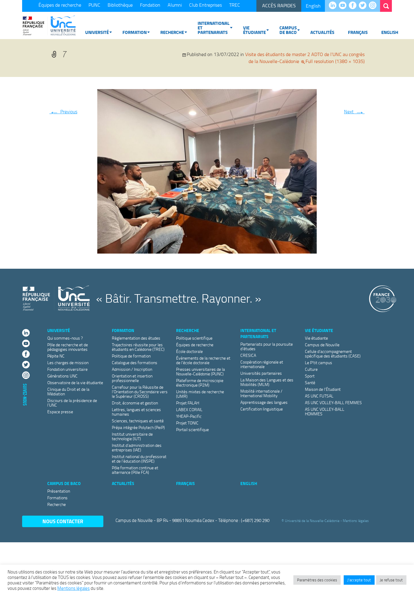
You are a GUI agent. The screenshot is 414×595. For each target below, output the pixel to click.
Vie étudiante (254, 29)
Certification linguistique (261, 409)
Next (354, 111)
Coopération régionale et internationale (261, 364)
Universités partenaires (261, 373)
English (313, 5)
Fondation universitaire (67, 369)
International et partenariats (213, 27)
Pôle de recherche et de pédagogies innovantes (67, 347)
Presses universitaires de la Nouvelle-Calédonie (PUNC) (200, 371)
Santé (310, 382)
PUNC (94, 5)
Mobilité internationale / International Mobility (261, 393)
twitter (364, 5)
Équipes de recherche (59, 5)
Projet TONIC (187, 423)
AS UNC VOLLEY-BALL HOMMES (324, 411)
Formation (134, 32)
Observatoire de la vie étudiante (75, 382)
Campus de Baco (288, 29)
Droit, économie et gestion (135, 403)
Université (97, 32)
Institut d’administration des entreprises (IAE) (137, 447)
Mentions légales (356, 520)
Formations (57, 497)
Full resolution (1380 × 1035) (335, 61)
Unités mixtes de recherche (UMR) (200, 394)
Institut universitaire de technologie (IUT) (132, 436)
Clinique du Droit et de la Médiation (68, 391)
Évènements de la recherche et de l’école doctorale (203, 360)
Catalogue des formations (134, 362)
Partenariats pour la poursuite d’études (266, 346)
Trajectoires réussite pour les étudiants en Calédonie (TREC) (138, 347)
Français (358, 32)
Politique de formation (131, 356)
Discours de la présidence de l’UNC (72, 402)
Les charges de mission (67, 362)
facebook (354, 5)
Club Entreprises (205, 5)
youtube (344, 5)
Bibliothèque (120, 5)
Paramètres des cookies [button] (317, 580)
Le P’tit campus (318, 362)
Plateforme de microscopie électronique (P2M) (199, 382)
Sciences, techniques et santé (138, 421)
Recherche (172, 32)
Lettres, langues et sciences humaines (136, 412)
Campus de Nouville (322, 344)
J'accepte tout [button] (359, 580)
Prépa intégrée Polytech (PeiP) (138, 427)
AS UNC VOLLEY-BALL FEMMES (333, 402)
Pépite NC (56, 356)
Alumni (175, 5)
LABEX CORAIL (189, 409)
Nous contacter (62, 521)
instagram (374, 5)
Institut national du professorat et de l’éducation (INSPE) (139, 459)
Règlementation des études (136, 338)
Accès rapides (279, 5)
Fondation (150, 5)
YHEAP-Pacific (189, 416)
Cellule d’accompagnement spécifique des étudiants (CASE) (333, 353)
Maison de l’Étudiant (323, 389)
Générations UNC (62, 376)
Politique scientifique (194, 338)
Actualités (322, 32)
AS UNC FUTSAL (319, 396)
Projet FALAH (187, 403)
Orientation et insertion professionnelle (132, 378)
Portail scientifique (192, 429)
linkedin (334, 5)
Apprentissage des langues (264, 402)
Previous (63, 111)
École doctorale (189, 351)
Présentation (58, 491)
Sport (310, 376)
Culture (311, 369)
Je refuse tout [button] (391, 580)
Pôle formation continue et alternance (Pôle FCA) (135, 470)
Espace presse (60, 411)
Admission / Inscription (132, 369)
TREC (234, 5)
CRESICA (248, 355)
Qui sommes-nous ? (65, 338)
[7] (207, 170)
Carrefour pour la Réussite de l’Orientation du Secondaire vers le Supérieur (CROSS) (140, 391)
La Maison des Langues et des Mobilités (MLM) (266, 382)
